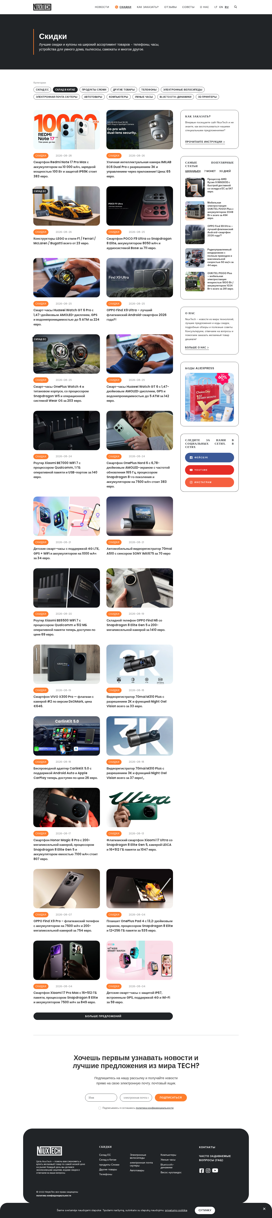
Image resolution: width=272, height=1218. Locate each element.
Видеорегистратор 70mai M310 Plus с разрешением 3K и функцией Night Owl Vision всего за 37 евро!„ (139, 748)
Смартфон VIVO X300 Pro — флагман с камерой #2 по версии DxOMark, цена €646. (66, 677)
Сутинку (205, 1210)
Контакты (207, 1147)
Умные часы (168, 1159)
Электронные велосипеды (138, 1156)
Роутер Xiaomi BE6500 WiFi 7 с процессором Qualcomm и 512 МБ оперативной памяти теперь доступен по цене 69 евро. (66, 602)
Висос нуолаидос (171, 1172)
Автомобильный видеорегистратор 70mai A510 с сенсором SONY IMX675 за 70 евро (139, 529)
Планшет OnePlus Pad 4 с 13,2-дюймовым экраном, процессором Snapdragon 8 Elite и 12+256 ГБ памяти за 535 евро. (139, 901)
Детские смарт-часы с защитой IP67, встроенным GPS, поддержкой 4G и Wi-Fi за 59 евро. (139, 973)
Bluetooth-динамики (167, 1166)
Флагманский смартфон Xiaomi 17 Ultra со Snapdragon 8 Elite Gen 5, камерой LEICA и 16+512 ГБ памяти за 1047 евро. (139, 825)
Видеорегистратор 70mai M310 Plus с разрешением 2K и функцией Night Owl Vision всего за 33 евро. (139, 677)
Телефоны (105, 1174)
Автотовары (137, 1170)
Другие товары (108, 1169)
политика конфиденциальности (155, 1108)
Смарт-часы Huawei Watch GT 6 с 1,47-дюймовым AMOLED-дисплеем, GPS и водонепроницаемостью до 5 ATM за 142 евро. (139, 368)
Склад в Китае (107, 1159)
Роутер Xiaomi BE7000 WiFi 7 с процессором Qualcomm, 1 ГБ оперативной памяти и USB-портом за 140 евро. (66, 450)
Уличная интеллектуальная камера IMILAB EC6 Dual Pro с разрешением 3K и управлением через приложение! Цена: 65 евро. (139, 144)
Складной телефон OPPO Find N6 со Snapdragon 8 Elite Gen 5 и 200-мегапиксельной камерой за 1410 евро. (139, 602)
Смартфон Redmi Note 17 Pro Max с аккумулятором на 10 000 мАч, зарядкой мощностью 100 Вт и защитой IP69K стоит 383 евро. (66, 144)
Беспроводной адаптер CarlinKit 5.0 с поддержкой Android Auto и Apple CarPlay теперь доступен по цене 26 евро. (66, 748)
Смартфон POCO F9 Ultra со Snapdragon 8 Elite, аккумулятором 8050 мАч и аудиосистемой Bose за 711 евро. (139, 218)
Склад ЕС (105, 1154)
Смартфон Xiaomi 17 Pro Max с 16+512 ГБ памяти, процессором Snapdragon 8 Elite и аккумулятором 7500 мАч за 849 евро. (66, 973)
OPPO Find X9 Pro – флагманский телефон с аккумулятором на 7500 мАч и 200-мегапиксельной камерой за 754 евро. (66, 901)
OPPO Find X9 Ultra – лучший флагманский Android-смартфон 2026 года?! (139, 292)
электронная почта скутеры (141, 1164)
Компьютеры (168, 1154)
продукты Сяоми (109, 1164)
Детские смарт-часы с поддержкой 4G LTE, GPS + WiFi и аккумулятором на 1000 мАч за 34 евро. (66, 529)
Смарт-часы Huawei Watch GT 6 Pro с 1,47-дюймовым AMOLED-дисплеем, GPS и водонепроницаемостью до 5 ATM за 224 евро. (66, 292)
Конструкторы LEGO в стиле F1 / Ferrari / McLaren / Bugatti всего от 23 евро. (66, 218)
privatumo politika (176, 1210)
